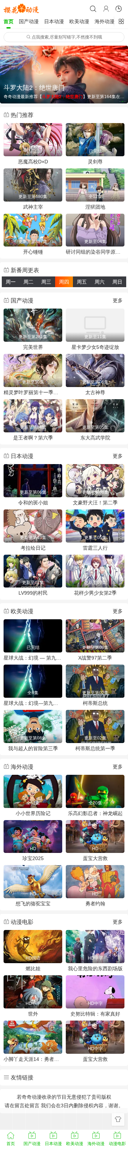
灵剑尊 (95, 161)
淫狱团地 (95, 207)
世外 (33, 1014)
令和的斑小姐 (33, 502)
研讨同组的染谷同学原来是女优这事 (95, 252)
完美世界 (33, 347)
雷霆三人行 (95, 548)
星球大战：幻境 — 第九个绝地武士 (33, 658)
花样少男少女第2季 (95, 593)
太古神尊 (95, 392)
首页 (9, 21)
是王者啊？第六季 (33, 438)
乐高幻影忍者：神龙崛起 (95, 813)
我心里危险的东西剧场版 (95, 968)
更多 (118, 300)
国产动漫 (29, 21)
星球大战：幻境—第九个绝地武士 (33, 703)
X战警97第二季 (95, 658)
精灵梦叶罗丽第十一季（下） (33, 392)
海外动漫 (104, 21)
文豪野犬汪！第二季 (95, 502)
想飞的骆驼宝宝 (33, 903)
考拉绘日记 (33, 548)
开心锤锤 (33, 252)
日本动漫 (54, 21)
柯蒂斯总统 (95, 703)
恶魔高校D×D (33, 161)
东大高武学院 (95, 438)
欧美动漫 (79, 21)
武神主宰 (33, 207)
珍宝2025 (33, 858)
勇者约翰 (95, 903)
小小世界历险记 (33, 813)
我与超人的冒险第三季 (33, 748)
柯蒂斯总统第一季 (95, 748)
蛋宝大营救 (95, 858)
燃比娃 (33, 968)
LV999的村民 (33, 593)
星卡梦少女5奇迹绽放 (95, 347)
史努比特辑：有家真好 (95, 1014)
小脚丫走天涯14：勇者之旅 (33, 1059)
